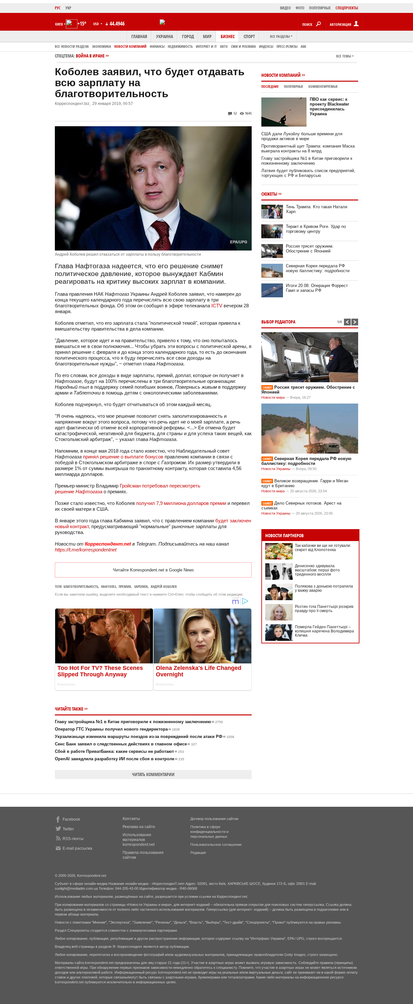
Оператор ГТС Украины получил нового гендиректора (117, 729)
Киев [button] (59, 24)
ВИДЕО (285, 8)
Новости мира (273, 397)
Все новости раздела (72, 46)
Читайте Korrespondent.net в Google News (153, 570)
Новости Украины (275, 469)
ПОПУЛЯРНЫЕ (320, 8)
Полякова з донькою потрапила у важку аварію (324, 588)
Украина (164, 36)
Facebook (71, 819)
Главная (139, 36)
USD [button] (96, 23)
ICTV (216, 305)
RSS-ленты (73, 838)
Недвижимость (180, 46)
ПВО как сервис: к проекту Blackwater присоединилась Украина (329, 106)
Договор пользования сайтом (214, 819)
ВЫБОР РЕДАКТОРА (278, 322)
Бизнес (228, 36)
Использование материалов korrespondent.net (139, 840)
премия (125, 586)
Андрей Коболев (164, 586)
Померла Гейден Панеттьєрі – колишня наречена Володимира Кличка (324, 631)
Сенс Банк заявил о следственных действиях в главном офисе (126, 744)
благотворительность (81, 586)
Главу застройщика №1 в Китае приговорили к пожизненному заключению (139, 721)
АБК (303, 46)
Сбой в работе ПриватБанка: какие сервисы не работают (119, 751)
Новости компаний (130, 46)
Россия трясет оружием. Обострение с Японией (310, 248)
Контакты (131, 818)
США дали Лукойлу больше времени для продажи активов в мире (301, 136)
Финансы (157, 46)
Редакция (198, 853)
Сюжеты (269, 194)
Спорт (249, 36)
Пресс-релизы (287, 46)
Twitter (68, 829)
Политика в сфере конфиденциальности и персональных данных (209, 831)
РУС (58, 8)
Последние (270, 86)
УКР (68, 8)
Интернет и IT (206, 46)
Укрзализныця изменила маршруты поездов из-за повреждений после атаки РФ (144, 736)
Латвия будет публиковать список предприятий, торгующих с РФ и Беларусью (308, 173)
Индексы (266, 46)
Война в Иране (90, 56)
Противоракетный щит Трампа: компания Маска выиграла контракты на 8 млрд (308, 148)
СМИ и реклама (243, 46)
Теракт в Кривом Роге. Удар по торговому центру (316, 229)
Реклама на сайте (139, 827)
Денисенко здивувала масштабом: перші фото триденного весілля (317, 570)
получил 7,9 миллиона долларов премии (181, 503)
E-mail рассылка (77, 848)
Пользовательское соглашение (216, 844)
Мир (207, 36)
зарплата (141, 586)
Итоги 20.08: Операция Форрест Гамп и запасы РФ (317, 288)
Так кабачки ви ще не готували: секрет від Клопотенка (323, 547)
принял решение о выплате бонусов (123, 456)
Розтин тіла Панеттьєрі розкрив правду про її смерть (324, 608)
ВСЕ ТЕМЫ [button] (343, 56)
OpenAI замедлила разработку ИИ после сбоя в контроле (119, 758)
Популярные (293, 86)
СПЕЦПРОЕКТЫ (347, 8)
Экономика (101, 46)
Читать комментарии (153, 774)
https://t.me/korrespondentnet (85, 549)
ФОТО (300, 8)
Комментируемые (323, 86)
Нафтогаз (108, 586)
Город (188, 36)
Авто (224, 46)
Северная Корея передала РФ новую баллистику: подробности (317, 268)
